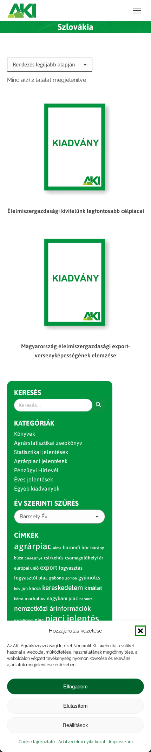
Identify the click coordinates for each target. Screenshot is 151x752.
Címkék (26, 535)
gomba (71, 578)
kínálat (93, 587)
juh (24, 588)
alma (57, 548)
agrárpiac (33, 546)
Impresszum (121, 741)
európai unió (26, 568)
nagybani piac (62, 598)
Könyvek (24, 433)
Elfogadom (75, 686)
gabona (56, 578)
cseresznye (33, 558)
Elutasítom (75, 706)
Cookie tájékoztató (37, 741)
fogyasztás (71, 568)
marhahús (35, 598)
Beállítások (75, 725)
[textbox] (33, 516)
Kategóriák (34, 423)
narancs (85, 599)
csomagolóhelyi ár (84, 557)
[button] (140, 630)
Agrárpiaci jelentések (40, 461)
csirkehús (54, 557)
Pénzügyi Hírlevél (36, 470)
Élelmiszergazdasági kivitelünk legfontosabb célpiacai (75, 211)
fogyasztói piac (31, 578)
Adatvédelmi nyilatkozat (81, 741)
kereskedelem (62, 587)
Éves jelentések (33, 479)
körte (18, 599)
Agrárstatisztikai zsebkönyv (48, 443)
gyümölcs (89, 578)
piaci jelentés (72, 618)
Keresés (27, 392)
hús (17, 588)
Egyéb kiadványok (36, 488)
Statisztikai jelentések (41, 452)
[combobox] (59, 517)
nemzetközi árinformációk (52, 608)
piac (39, 620)
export (48, 567)
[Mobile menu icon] (137, 11)
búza (18, 558)
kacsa (35, 588)
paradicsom (23, 620)
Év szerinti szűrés (46, 503)
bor (85, 547)
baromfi (71, 547)
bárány (97, 547)
